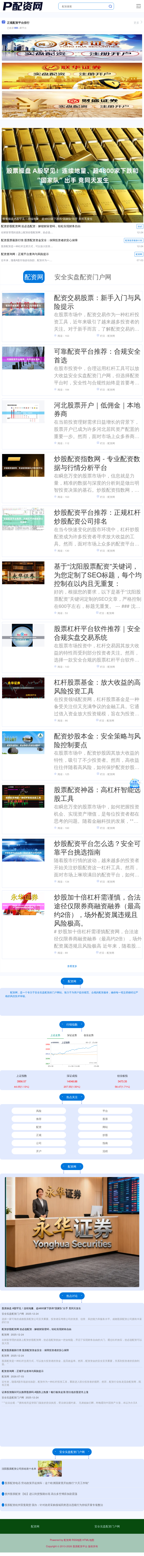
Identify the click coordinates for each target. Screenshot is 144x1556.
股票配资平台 (80, 1546)
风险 (38, 1111)
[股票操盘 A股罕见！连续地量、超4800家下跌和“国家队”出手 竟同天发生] (72, 175)
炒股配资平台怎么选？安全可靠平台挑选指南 (97, 847)
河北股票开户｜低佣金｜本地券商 (97, 409)
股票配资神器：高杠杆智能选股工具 (97, 793)
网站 (105, 1127)
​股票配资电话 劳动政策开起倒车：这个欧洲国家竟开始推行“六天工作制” (47, 1483)
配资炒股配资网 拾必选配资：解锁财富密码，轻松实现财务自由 (40, 226)
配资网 (139, 254)
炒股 (105, 1135)
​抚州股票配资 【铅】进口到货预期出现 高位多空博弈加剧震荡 (41, 1494)
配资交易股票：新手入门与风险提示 (97, 301)
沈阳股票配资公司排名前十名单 (19, 1468)
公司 (38, 1143)
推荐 (38, 1119)
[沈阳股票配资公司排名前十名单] (50, 1469)
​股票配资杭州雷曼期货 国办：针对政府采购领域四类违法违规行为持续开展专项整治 (54, 1505)
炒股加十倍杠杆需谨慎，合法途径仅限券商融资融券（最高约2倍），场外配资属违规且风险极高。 (97, 910)
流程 (105, 1151)
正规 (38, 1135)
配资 (38, 1127)
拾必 (140, 226)
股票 (105, 1119)
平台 (105, 1111)
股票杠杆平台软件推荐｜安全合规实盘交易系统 (97, 632)
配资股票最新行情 (133, 240)
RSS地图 (77, 1540)
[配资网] (23, 6)
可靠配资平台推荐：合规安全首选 (97, 355)
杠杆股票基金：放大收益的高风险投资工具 (97, 686)
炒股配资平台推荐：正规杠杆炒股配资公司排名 (97, 516)
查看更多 (72, 966)
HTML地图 (88, 1540)
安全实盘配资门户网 (107, 1526)
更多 (136, 23)
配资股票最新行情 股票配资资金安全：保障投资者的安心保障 (39, 240)
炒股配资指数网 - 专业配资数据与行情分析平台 (97, 462)
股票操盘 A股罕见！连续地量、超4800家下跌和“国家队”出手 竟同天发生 (47, 219)
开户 (38, 1151)
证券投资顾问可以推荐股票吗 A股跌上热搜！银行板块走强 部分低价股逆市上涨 (45, 1392)
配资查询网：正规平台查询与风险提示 (25, 254)
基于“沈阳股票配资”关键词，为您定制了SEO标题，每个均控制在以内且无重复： (98, 574)
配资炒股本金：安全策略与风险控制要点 (97, 740)
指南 (105, 1143)
